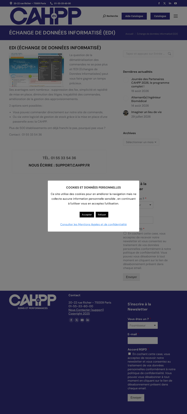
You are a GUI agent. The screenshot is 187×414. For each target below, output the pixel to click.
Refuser (102, 214)
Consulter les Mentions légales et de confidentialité (93, 224)
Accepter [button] (87, 214)
